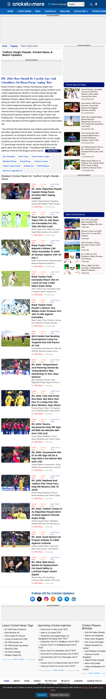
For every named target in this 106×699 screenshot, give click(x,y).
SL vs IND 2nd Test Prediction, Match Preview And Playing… (92, 256)
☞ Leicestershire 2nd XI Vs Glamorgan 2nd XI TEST (57, 657)
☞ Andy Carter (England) (93, 639)
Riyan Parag (23, 156)
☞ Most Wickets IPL (11, 632)
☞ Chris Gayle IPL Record (14, 636)
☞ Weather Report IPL (12, 655)
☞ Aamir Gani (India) (91, 663)
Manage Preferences (59, 695)
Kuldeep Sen (29, 166)
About (17, 681)
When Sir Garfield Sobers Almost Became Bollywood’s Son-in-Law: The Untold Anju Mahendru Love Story (92, 121)
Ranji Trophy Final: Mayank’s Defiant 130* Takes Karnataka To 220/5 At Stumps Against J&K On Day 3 (46, 251)
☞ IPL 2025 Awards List (12, 642)
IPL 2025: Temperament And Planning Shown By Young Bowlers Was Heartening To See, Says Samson (45, 370)
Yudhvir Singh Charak (11, 166)
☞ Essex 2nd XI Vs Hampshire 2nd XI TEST (57, 651)
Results (65, 681)
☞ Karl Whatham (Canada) (94, 651)
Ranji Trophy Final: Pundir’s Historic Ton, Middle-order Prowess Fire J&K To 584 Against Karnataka (46, 311)
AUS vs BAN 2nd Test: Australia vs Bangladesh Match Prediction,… (91, 267)
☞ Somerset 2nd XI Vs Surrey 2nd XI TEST (56, 666)
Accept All (42, 695)
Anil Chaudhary (9, 156)
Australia (50, 11)
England (65, 11)
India (38, 11)
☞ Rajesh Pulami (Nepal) (93, 660)
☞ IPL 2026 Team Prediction (14, 629)
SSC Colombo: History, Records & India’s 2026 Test (90, 245)
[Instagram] (46, 599)
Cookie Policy (94, 681)
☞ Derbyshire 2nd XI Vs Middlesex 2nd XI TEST (58, 641)
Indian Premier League (41, 156)
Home (10, 11)
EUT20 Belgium (43, 166)
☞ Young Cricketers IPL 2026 (15, 639)
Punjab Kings (25, 161)
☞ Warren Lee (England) (93, 635)
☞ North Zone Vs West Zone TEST (53, 629)
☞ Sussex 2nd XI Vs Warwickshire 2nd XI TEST (58, 663)
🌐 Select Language (57, 4)
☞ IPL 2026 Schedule (12, 652)
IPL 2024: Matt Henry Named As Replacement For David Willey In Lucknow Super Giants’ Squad (45, 568)
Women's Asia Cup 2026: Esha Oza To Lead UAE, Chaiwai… (91, 233)
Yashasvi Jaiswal (41, 161)
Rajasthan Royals (10, 161)
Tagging (13, 46)
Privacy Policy (88, 687)
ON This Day (51, 681)
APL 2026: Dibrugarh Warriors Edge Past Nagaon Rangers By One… (92, 222)
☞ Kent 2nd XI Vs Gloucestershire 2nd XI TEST (58, 654)
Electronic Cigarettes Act (12, 171)
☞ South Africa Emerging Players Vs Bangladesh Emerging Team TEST (53, 636)
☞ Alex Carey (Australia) (93, 642)
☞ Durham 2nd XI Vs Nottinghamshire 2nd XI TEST (57, 645)
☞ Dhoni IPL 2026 (10, 649)
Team (26, 681)
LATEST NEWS (24, 11)
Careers (78, 681)
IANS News (38, 207)
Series (37, 681)
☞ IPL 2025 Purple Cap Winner (16, 645)
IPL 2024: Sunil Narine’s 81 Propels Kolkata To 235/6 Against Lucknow (46, 540)
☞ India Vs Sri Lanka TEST (49, 632)
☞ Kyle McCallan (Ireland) (94, 632)
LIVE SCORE (81, 11)
